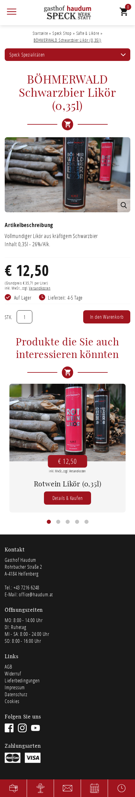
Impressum (15, 687)
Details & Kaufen (67, 498)
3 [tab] (67, 522)
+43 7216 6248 (26, 587)
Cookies (12, 701)
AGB (8, 666)
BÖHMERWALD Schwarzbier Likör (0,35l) (67, 40)
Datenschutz (16, 694)
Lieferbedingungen (22, 680)
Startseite (40, 33)
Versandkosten (39, 288)
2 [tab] (58, 522)
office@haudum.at (36, 594)
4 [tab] (77, 522)
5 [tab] (86, 522)
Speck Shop (62, 33)
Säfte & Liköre (87, 33)
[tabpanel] (67, 448)
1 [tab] (49, 522)
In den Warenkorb (107, 316)
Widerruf (13, 673)
